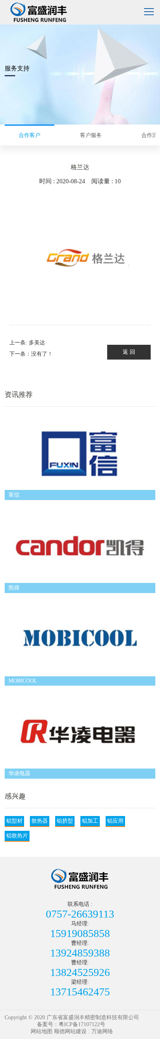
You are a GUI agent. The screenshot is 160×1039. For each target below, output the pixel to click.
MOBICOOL (23, 681)
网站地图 (41, 1031)
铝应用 (115, 821)
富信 (14, 495)
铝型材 (14, 821)
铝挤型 (65, 821)
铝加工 (90, 821)
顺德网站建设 (70, 1031)
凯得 (14, 588)
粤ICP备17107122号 (82, 1024)
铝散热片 (17, 836)
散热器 (39, 821)
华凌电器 (19, 773)
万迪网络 (102, 1031)
